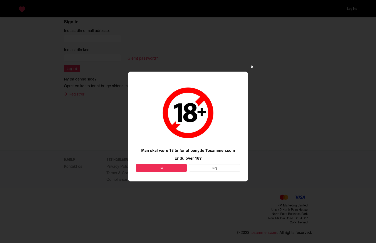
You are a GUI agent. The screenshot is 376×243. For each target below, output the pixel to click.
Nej (214, 168)
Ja (161, 168)
